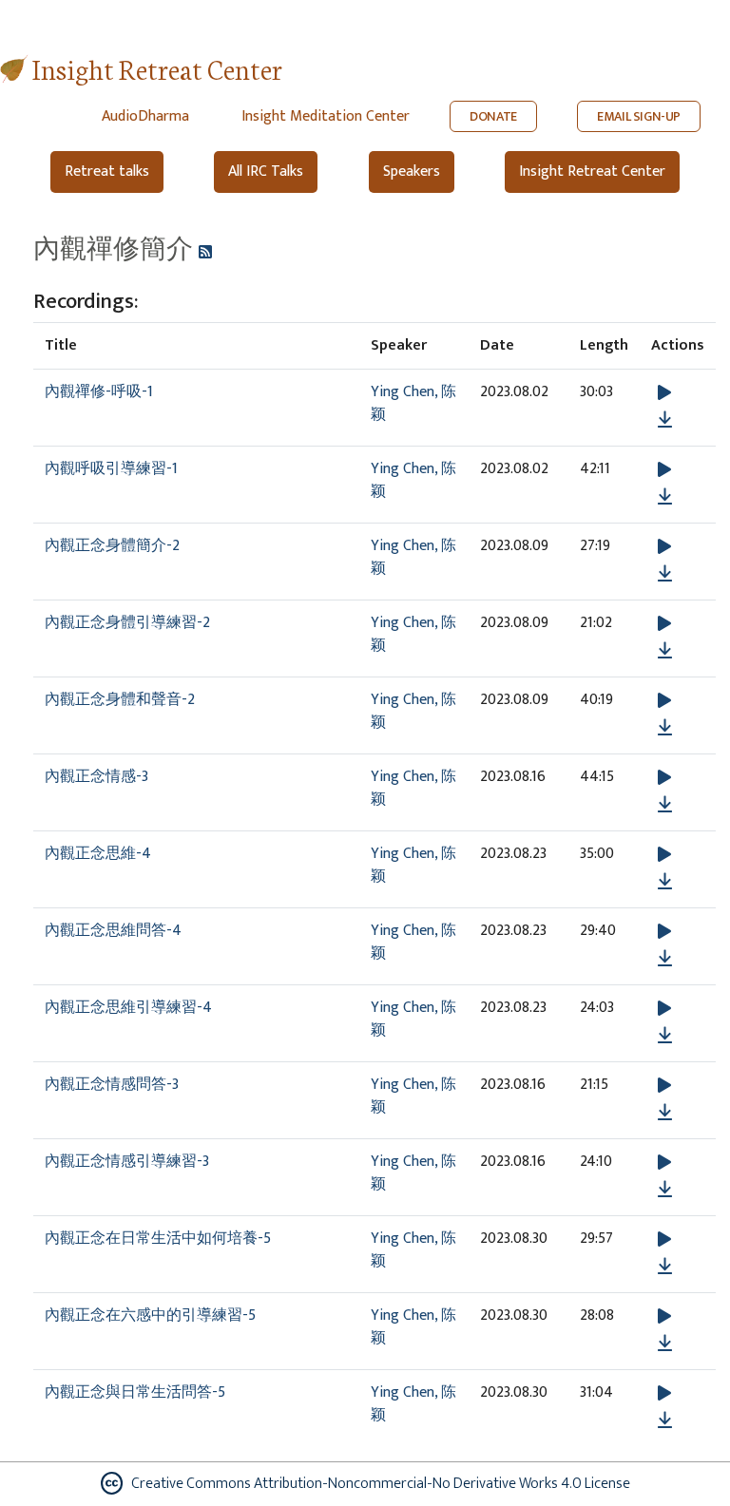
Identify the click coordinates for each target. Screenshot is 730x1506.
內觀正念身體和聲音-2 (120, 700)
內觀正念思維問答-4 (113, 931)
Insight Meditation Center (325, 116)
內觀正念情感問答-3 (112, 1084)
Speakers (411, 171)
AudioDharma (145, 116)
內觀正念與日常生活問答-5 (135, 1392)
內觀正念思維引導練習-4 (128, 1007)
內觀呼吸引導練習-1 (111, 469)
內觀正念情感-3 (96, 777)
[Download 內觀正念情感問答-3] (665, 1112)
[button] (664, 393)
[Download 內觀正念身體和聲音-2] (665, 728)
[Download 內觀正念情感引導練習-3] (665, 1189)
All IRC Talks (265, 171)
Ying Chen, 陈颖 (413, 403)
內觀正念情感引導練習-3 (127, 1161)
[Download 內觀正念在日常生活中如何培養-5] (665, 1266)
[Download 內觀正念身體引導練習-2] (665, 651)
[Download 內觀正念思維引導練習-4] (665, 1035)
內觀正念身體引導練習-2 (127, 623)
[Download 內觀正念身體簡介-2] (665, 574)
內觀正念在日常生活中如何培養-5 (158, 1238)
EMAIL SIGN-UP (639, 116)
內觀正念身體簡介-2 (112, 546)
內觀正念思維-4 (98, 854)
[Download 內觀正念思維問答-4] (665, 958)
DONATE (493, 116)
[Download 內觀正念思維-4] (665, 881)
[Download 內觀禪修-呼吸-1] (665, 420)
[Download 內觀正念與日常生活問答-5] (665, 1420)
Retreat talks (107, 171)
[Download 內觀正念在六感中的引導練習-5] (665, 1343)
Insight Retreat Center (157, 67)
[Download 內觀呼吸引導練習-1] (665, 497)
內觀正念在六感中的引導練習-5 (150, 1315)
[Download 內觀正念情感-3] (665, 805)
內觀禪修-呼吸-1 (99, 392)
